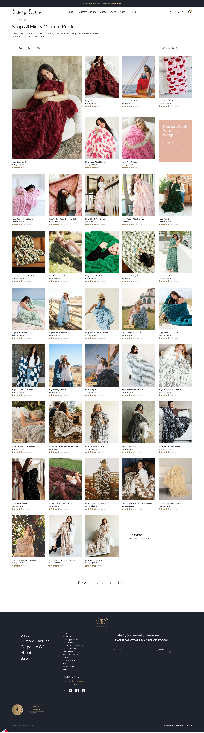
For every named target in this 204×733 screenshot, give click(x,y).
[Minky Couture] (27, 12)
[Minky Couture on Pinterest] (70, 690)
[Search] (171, 12)
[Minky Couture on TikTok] (83, 690)
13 (110, 583)
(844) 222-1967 (71, 677)
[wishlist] (183, 12)
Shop (25, 635)
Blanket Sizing (68, 663)
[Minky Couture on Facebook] (77, 690)
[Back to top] (102, 622)
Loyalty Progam (68, 666)
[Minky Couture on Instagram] (64, 690)
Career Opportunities (70, 640)
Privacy (65, 657)
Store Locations (68, 642)
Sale (24, 658)
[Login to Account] (177, 12)
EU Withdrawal (68, 651)
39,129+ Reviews (76, 685)
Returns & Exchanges (70, 648)
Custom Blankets (35, 640)
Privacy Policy (179, 725)
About (26, 652)
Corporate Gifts (34, 646)
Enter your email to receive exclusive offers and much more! (141, 637)
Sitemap (65, 669)
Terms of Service (69, 660)
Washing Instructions (70, 654)
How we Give (67, 637)
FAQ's (65, 634)
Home (14, 20)
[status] (189, 11)
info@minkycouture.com (75, 681)
